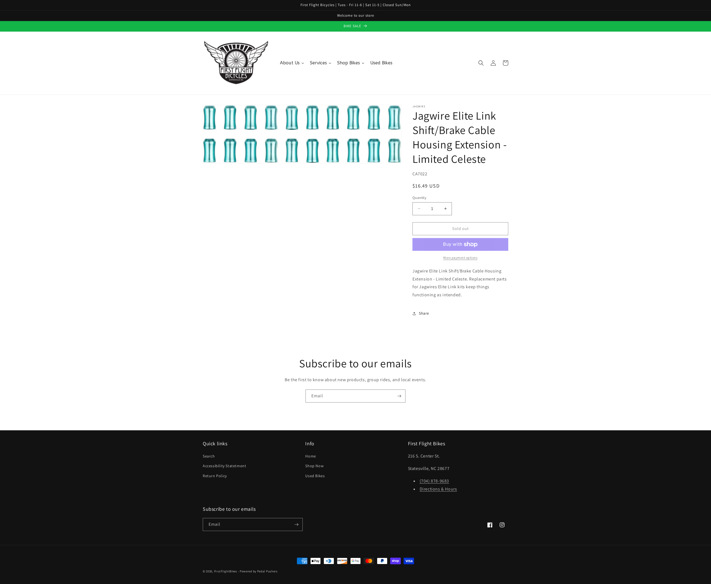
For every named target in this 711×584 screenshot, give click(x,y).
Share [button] (424, 313)
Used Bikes (315, 475)
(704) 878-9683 (434, 481)
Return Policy (215, 475)
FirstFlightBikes (225, 571)
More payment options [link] (460, 258)
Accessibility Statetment (224, 465)
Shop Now (314, 465)
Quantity (419, 197)
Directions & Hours (438, 489)
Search (209, 456)
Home (310, 456)
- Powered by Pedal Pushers (258, 571)
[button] (481, 63)
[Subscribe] (399, 396)
